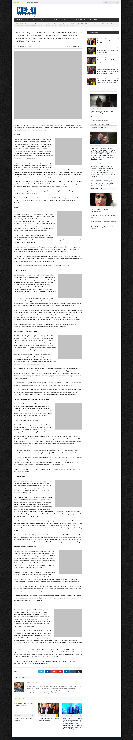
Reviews (80, 46)
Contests (66, 20)
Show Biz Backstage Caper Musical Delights (102, 228)
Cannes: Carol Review (33, 2)
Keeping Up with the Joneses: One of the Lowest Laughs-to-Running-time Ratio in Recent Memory (107, 71)
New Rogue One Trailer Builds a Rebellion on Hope (102, 112)
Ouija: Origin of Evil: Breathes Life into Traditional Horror (107, 51)
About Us (93, 20)
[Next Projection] (26, 11)
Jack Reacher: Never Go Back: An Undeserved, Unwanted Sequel (107, 82)
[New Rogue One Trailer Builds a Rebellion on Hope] (103, 101)
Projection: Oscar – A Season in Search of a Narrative (103, 222)
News (43, 20)
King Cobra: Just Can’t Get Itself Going (106, 61)
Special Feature (96, 188)
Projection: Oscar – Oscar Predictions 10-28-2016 (103, 216)
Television (30, 20)
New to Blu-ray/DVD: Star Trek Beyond (103, 163)
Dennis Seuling (20, 46)
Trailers (55, 20)
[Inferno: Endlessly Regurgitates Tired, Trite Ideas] (48, 709)
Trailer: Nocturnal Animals (99, 117)
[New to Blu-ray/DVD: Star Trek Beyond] (24, 709)
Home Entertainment (71, 46)
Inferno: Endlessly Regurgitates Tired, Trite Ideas (49, 719)
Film (18, 20)
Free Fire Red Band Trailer (99, 120)
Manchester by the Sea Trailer (100, 124)
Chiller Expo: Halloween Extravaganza (99, 210)
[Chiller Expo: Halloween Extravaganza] (103, 200)
